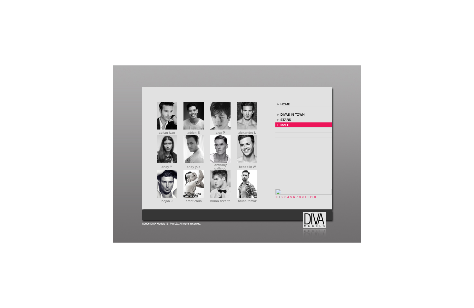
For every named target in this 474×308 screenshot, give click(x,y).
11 (312, 197)
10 (307, 197)
